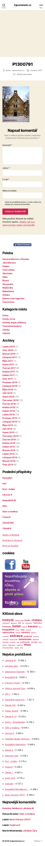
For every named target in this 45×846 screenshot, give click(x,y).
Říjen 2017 (7, 361)
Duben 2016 (8, 411)
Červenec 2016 (10, 400)
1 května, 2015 (36, 70)
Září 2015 (7, 429)
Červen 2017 (9, 368)
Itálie (4, 277)
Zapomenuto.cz (22, 5)
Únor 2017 (7, 379)
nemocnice (8, 632)
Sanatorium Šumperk (15, 671)
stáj (18, 642)
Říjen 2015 (7, 425)
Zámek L (9, 772)
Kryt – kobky (8, 489)
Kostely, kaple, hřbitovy (14, 322)
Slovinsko (7, 273)
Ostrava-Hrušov (12, 683)
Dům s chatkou (10, 511)
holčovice (37, 623)
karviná (33, 626)
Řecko (5, 280)
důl (19, 623)
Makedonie (8, 291)
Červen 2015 (9, 439)
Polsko (5, 266)
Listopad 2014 (9, 457)
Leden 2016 (8, 414)
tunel (40, 642)
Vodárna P (14, 825)
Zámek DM (7, 522)
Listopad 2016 (9, 386)
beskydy (8, 620)
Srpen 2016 (8, 396)
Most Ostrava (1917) (15, 795)
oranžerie (5, 636)
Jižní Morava (9, 262)
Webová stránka (9, 191)
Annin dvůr (10, 778)
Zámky (6, 329)
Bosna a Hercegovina (13, 298)
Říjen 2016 (7, 389)
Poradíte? (7, 478)
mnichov (28, 630)
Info (4, 483)
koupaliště (8, 629)
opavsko (33, 633)
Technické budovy (12, 326)
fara (23, 623)
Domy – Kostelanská (15, 722)
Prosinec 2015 (9, 418)
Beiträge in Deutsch (12, 540)
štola (21, 648)
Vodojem (9, 783)
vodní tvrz (20, 645)
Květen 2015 (8, 443)
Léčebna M (10, 660)
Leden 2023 (8, 346)
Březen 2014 (8, 461)
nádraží (17, 633)
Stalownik (36, 639)
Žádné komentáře (24, 74)
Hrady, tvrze (8, 319)
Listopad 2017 (9, 357)
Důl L (4, 506)
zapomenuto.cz (17, 70)
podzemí (28, 636)
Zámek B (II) (11, 716)
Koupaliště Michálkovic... (16, 789)
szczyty (34, 642)
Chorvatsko (8, 270)
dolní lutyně (6, 623)
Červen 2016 (9, 404)
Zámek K (6, 528)
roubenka (5, 639)
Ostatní (6, 333)
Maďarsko (7, 287)
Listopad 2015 (9, 421)
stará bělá (5, 642)
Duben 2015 (8, 446)
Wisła (27, 644)
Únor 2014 (7, 464)
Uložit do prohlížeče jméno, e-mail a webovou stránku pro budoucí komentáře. (23, 203)
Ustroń (4, 645)
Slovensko (7, 284)
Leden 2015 (8, 454)
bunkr (27, 620)
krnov (17, 630)
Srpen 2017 (8, 364)
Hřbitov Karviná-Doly (15, 688)
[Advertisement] (22, 33)
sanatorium (25, 639)
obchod (25, 632)
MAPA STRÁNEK (10, 535)
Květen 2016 (8, 407)
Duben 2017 (8, 375)
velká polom (11, 645)
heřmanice (28, 623)
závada (16, 648)
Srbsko (6, 295)
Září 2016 (7, 393)
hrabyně (24, 627)
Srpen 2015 (8, 432)
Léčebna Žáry (11, 666)
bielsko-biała (19, 620)
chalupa (36, 619)
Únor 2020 (8, 350)
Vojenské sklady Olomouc (17, 739)
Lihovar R (7, 494)
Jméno (6, 168)
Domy (5, 315)
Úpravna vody (11, 755)
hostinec (6, 626)
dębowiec (14, 623)
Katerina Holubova (11, 808)
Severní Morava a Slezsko (15, 259)
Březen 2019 (8, 354)
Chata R (6, 517)
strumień (12, 642)
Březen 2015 (8, 450)
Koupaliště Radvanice (15, 744)
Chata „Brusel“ (12, 711)
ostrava (16, 636)
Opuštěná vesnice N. (15, 699)
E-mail (5, 179)
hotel (16, 626)
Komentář (7, 145)
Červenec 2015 (10, 436)
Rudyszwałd (13, 639)
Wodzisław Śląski (7, 648)
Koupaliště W (9, 500)
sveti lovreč (25, 642)
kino (40, 627)
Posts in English (10, 545)
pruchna (36, 636)
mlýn (22, 630)
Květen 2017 (8, 371)
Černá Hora (8, 302)
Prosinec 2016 (9, 382)
